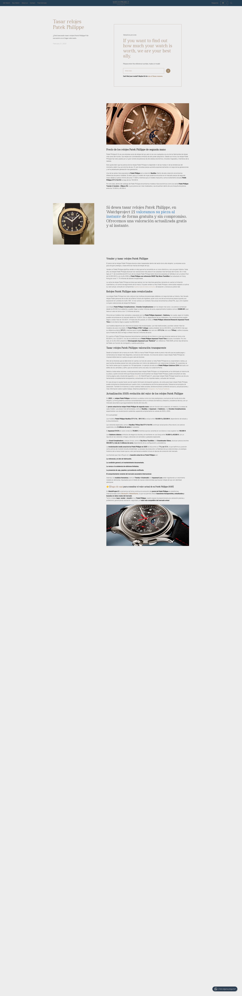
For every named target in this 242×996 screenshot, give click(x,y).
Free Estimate (42, 3)
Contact (32, 3)
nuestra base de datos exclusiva (144, 287)
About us (25, 3)
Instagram (151, 389)
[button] (168, 71)
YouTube (158, 389)
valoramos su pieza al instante (140, 214)
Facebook (166, 389)
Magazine (215, 3)
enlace (136, 376)
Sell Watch (6, 3)
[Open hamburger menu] (236, 3)
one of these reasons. (155, 76)
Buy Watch (15, 3)
